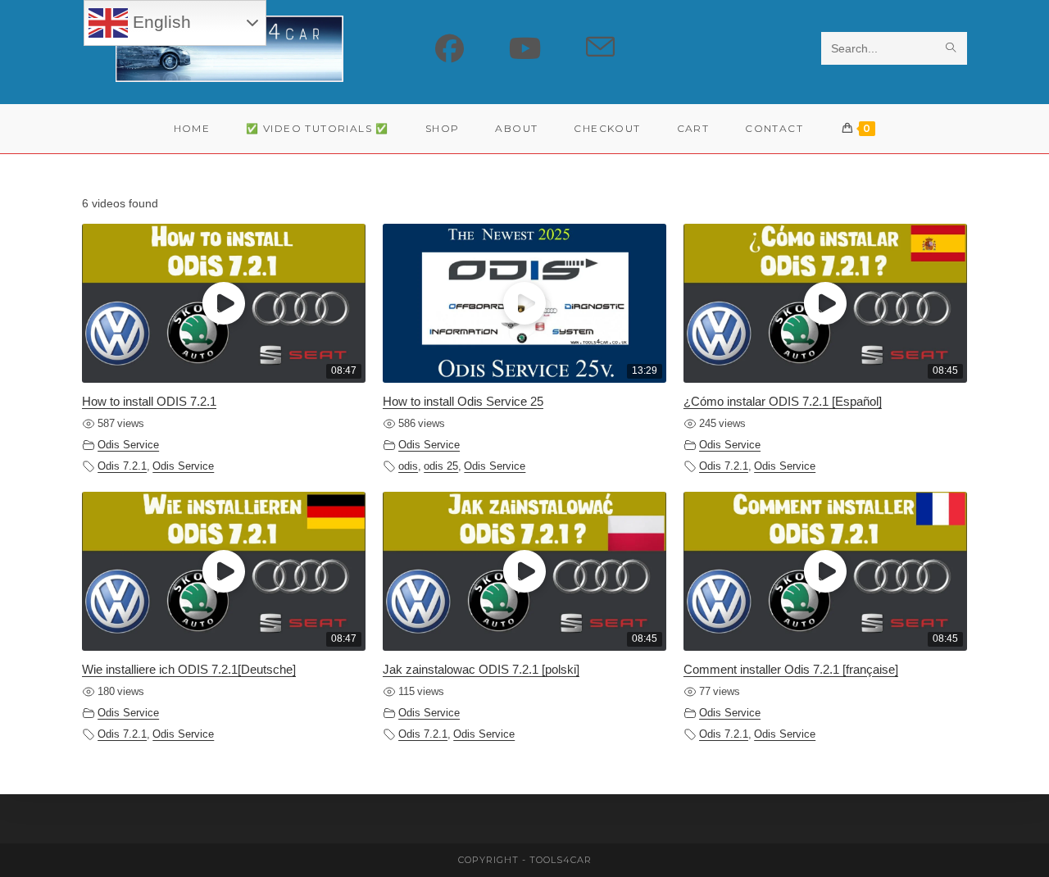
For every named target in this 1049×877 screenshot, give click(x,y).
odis (408, 466)
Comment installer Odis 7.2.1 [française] (790, 669)
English (159, 22)
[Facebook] (449, 48)
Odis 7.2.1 (122, 466)
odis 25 (441, 466)
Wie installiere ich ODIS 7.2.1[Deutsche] (189, 669)
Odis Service (128, 445)
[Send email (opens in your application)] (600, 47)
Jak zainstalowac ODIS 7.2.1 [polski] (481, 669)
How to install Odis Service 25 (463, 401)
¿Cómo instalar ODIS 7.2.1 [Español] (782, 401)
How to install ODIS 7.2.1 (149, 401)
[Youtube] (524, 48)
